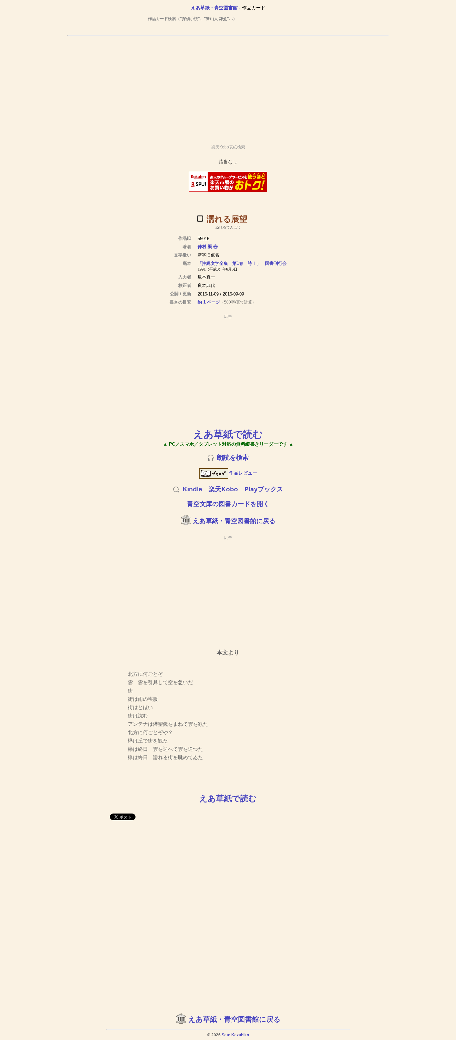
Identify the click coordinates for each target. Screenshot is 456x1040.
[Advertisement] (228, 87)
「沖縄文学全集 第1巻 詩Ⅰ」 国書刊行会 (242, 263)
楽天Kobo (223, 489)
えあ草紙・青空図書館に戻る (234, 520)
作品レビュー (243, 473)
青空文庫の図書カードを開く (228, 503)
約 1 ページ (209, 302)
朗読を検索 (233, 457)
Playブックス (263, 489)
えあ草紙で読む (228, 434)
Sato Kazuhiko (235, 1035)
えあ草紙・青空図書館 (214, 7)
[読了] (200, 218)
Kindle (192, 489)
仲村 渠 (205, 246)
